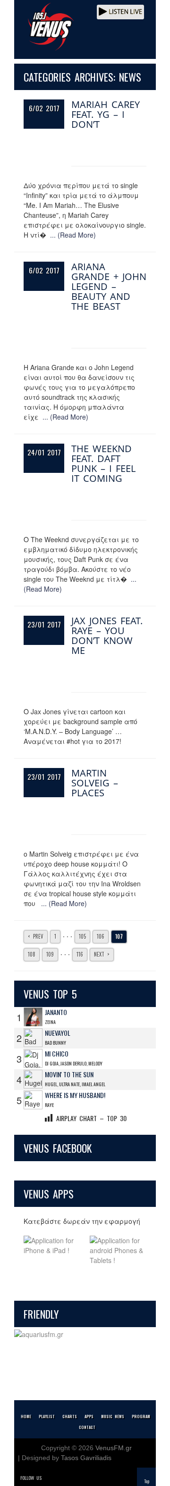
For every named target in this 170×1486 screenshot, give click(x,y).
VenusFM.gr (113, 1448)
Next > (102, 954)
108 (31, 954)
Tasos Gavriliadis (86, 1457)
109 (50, 954)
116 (79, 954)
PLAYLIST (47, 1416)
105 (82, 936)
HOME (26, 1416)
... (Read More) (73, 234)
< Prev (35, 936)
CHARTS (69, 1416)
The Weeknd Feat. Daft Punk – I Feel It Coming (103, 463)
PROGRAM (141, 1416)
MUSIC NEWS (112, 1416)
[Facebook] (63, 1477)
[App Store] (52, 1250)
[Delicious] (76, 1477)
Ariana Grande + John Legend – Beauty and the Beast (108, 286)
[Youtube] (89, 1477)
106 (100, 936)
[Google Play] (118, 1250)
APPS (89, 1416)
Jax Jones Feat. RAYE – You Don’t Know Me (107, 635)
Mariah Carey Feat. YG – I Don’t (105, 114)
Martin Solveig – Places (94, 783)
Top (146, 1481)
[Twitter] (50, 1477)
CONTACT (87, 1427)
